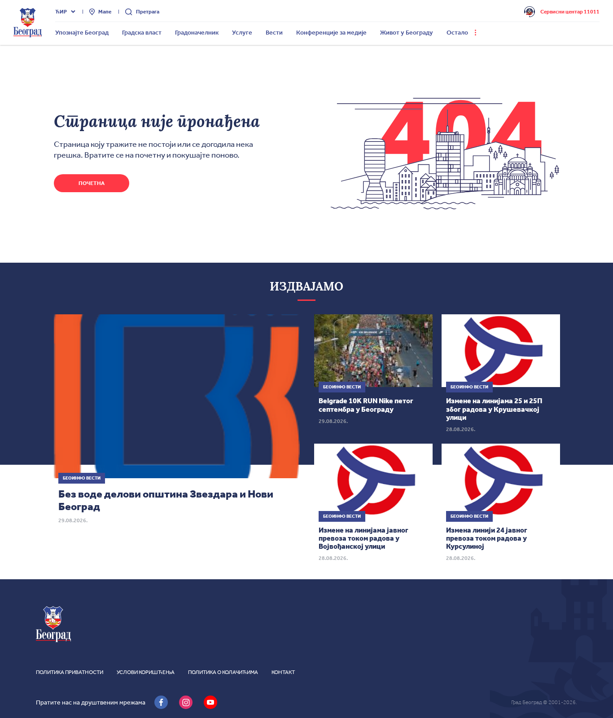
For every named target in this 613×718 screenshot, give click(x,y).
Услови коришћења (146, 672)
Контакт (283, 672)
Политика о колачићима (223, 672)
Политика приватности (69, 672)
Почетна (92, 183)
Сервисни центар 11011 (570, 12)
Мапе (104, 12)
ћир (61, 12)
